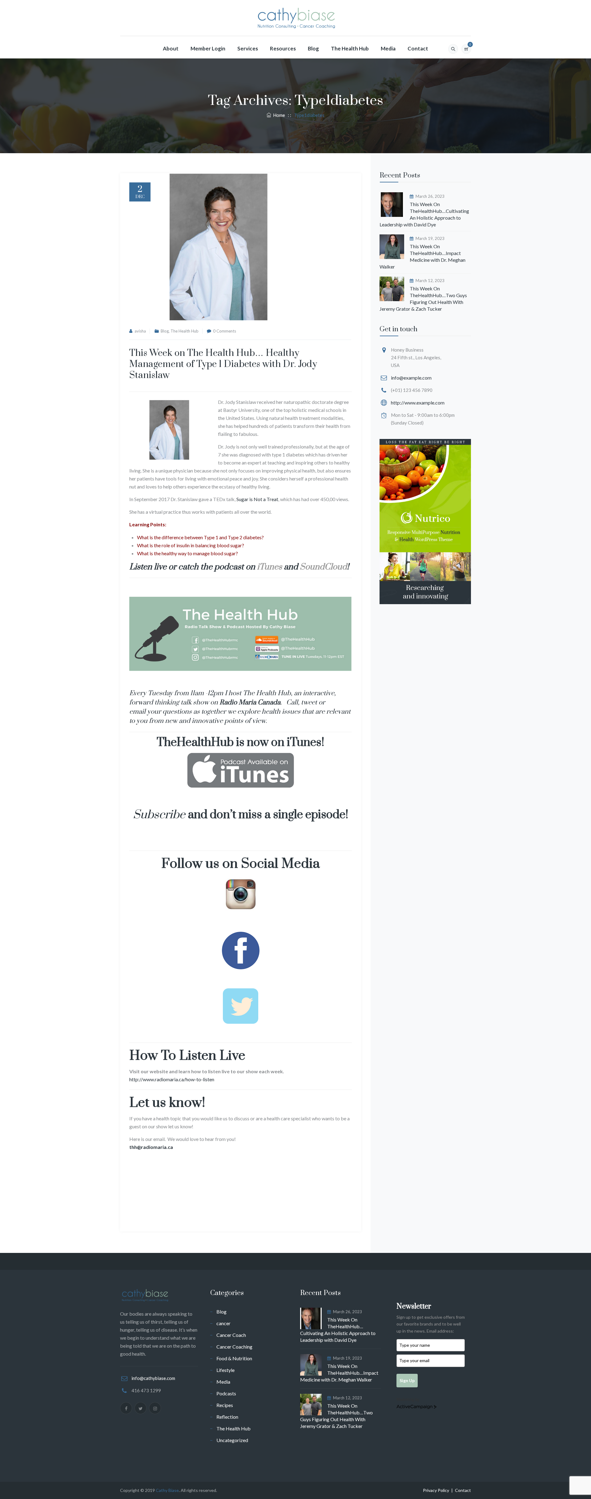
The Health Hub (350, 48)
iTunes (269, 567)
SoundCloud (323, 567)
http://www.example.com (417, 402)
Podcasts (226, 1393)
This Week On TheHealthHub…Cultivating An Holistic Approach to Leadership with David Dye (424, 214)
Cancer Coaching (234, 1346)
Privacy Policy (436, 1490)
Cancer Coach (231, 1335)
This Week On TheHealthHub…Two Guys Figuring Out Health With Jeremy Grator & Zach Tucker (423, 298)
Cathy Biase (167, 1490)
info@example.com (411, 378)
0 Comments (224, 331)
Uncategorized (232, 1440)
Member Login (208, 48)
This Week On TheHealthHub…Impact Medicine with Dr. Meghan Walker (422, 256)
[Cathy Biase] (295, 18)
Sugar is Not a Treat (257, 499)
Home (278, 115)
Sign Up (407, 1380)
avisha (140, 331)
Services (247, 48)
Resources (283, 48)
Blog (313, 48)
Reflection (227, 1417)
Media (388, 48)
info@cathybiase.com (153, 1378)
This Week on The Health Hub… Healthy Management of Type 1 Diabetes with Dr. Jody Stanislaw (223, 364)
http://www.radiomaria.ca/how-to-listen (171, 1079)
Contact (418, 48)
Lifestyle (225, 1370)
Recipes (224, 1405)
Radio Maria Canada (249, 702)
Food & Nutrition (234, 1358)
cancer (223, 1323)
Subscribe (159, 814)
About (171, 48)
